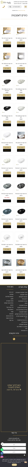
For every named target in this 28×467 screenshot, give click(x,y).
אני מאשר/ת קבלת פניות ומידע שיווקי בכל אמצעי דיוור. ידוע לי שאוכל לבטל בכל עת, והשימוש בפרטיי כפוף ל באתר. (14, 457)
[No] (25, 462)
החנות (19, 10)
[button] (25, 6)
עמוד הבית (23, 10)
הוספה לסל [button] (21, 43)
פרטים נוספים (21, 45)
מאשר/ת (14, 464)
